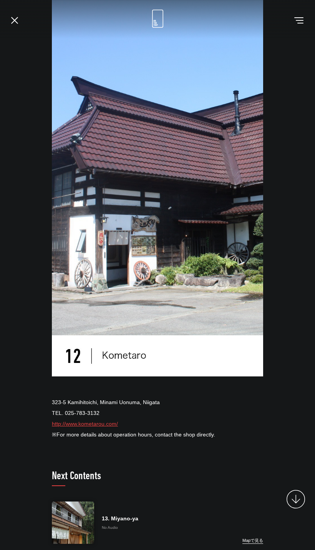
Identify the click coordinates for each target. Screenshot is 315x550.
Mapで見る (252, 540)
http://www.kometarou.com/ (85, 424)
